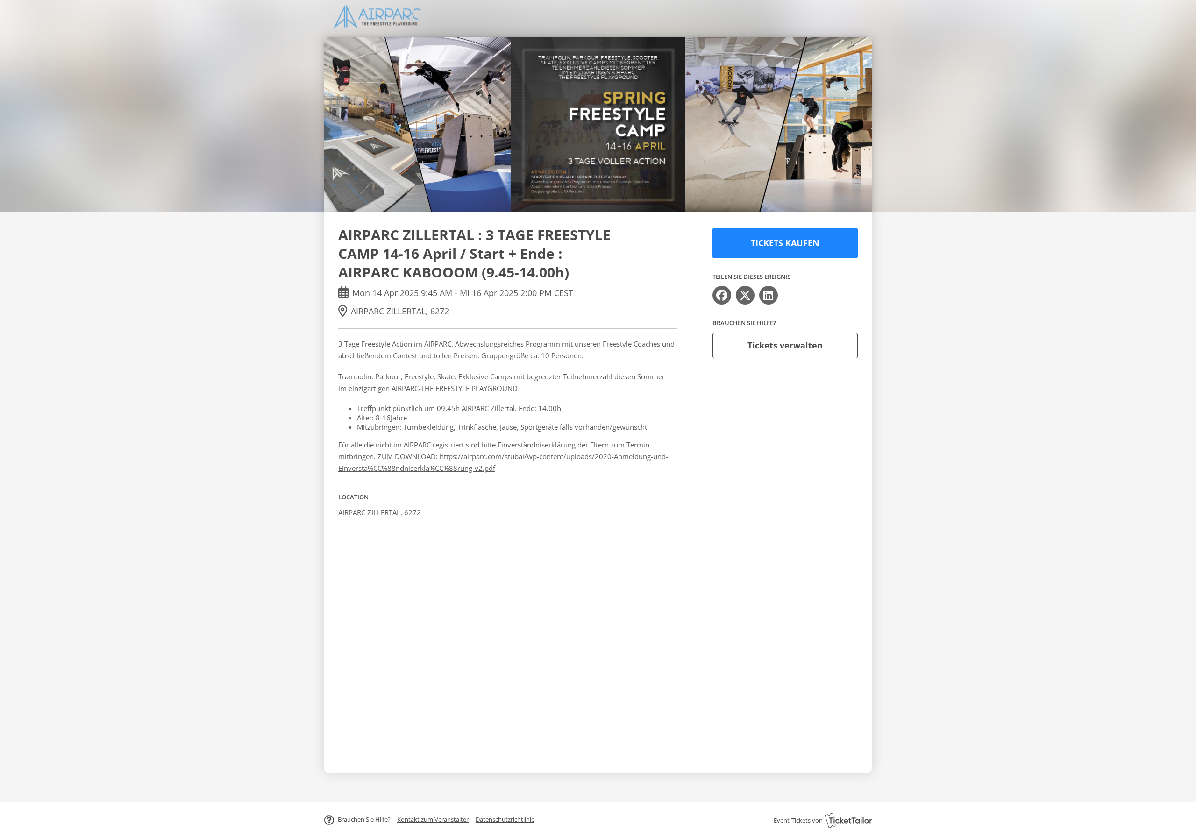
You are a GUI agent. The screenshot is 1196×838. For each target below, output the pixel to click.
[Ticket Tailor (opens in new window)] (848, 820)
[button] (433, 819)
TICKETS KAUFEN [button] (785, 243)
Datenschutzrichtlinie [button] (505, 819)
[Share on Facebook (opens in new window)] (721, 295)
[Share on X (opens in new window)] (745, 295)
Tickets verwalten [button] (785, 345)
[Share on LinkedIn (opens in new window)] (768, 295)
